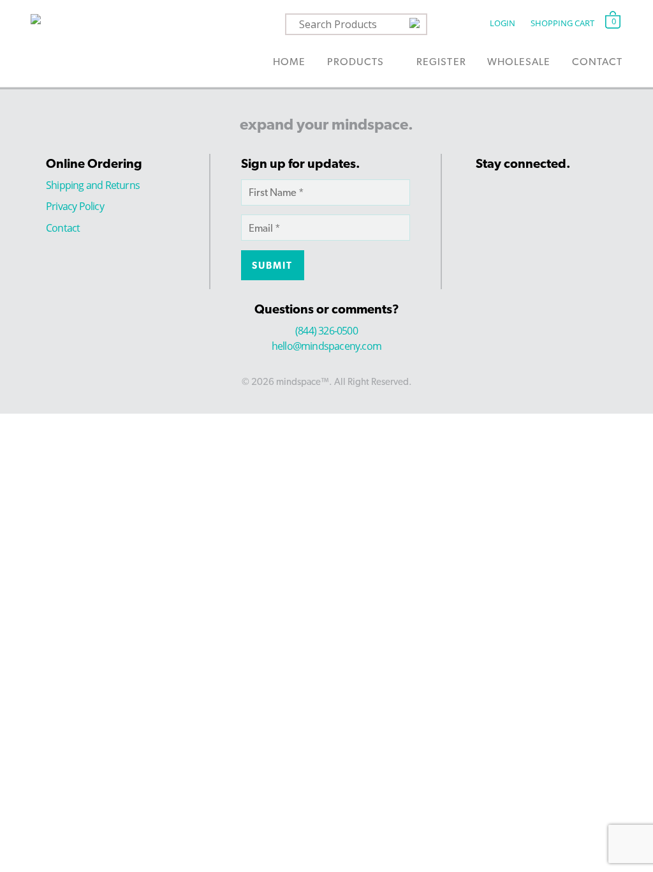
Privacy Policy (75, 206)
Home (289, 62)
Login (502, 23)
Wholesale (518, 62)
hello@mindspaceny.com (326, 346)
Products (355, 62)
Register (441, 62)
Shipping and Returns (93, 185)
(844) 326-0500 (326, 331)
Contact (597, 62)
